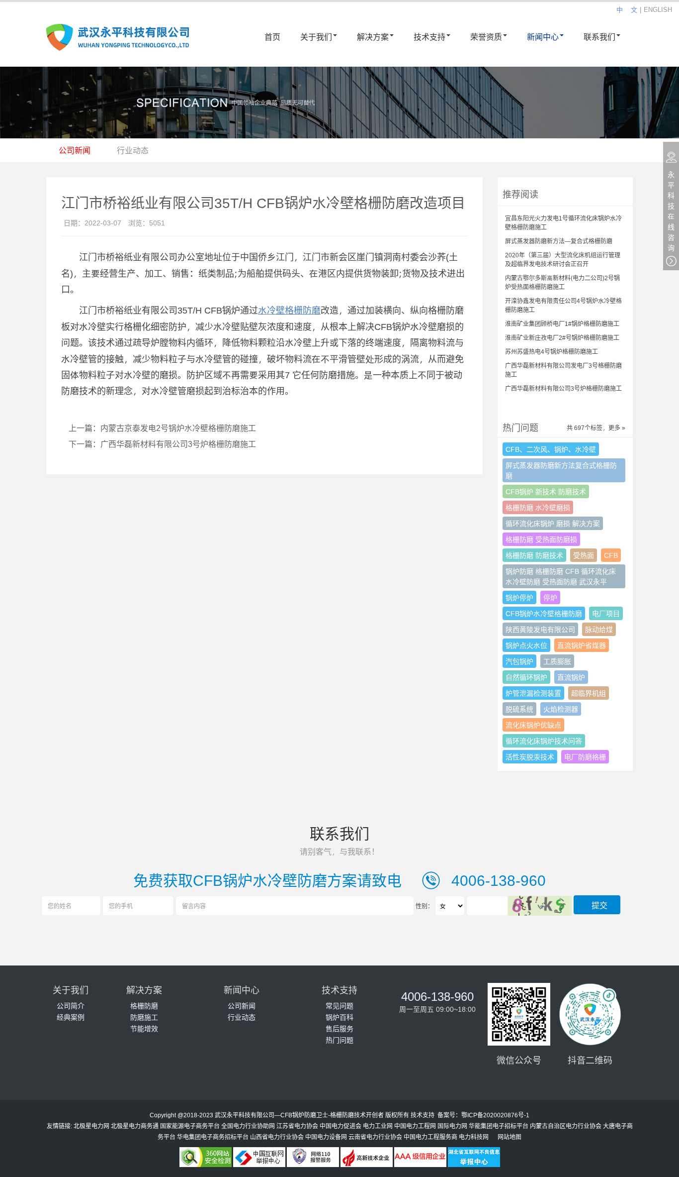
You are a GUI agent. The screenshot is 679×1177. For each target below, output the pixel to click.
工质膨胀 (557, 661)
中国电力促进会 (340, 1126)
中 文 (626, 9)
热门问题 (339, 1040)
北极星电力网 (91, 1126)
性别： (424, 906)
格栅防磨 (144, 1005)
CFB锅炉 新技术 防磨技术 (546, 491)
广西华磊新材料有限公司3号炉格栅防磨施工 (563, 388)
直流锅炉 (571, 677)
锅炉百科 (339, 1017)
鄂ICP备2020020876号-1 (495, 1115)
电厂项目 (606, 613)
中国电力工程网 (415, 1126)
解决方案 (373, 36)
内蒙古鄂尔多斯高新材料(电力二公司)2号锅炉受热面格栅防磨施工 (562, 282)
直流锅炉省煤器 (581, 645)
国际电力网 (452, 1126)
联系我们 (599, 36)
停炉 (550, 597)
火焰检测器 (560, 709)
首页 (272, 36)
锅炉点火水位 (526, 645)
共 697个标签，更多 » (596, 427)
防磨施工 (144, 1017)
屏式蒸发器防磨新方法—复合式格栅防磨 (558, 241)
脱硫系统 (519, 709)
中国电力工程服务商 (430, 1137)
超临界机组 (588, 693)
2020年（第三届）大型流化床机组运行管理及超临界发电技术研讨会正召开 (562, 259)
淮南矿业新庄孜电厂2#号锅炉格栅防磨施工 (562, 337)
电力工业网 (378, 1126)
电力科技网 (474, 1137)
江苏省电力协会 (297, 1126)
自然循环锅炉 (526, 677)
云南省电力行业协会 (375, 1137)
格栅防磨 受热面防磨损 (541, 539)
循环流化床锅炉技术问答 (544, 741)
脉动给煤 (599, 629)
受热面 (583, 555)
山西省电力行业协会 (277, 1137)
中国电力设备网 (326, 1137)
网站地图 (509, 1137)
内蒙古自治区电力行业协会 (565, 1126)
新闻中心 (543, 36)
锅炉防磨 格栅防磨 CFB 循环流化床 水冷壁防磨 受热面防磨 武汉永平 (561, 576)
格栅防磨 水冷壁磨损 (538, 507)
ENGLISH (658, 9)
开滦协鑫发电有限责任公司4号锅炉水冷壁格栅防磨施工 (563, 305)
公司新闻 (74, 150)
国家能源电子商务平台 (190, 1126)
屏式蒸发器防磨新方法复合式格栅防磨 (561, 470)
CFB (611, 555)
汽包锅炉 (519, 661)
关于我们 (316, 36)
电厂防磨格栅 (585, 756)
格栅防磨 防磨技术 (534, 555)
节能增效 (144, 1028)
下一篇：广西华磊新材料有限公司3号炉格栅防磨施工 (162, 443)
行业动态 (133, 150)
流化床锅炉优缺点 (533, 725)
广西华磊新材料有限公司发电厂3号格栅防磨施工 (563, 369)
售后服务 (339, 1028)
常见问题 (339, 1005)
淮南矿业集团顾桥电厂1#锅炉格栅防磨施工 (562, 323)
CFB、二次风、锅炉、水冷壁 (551, 449)
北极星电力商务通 (135, 1126)
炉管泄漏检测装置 (533, 693)
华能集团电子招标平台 (498, 1126)
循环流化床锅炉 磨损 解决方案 (553, 523)
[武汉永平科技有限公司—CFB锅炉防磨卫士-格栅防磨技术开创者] (117, 43)
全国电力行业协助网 (248, 1126)
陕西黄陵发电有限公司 (540, 629)
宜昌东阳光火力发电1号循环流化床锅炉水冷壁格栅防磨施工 (563, 222)
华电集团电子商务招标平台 (213, 1137)
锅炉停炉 (519, 597)
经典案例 (71, 1017)
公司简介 (71, 1005)
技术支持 (429, 36)
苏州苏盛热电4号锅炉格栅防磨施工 (551, 351)
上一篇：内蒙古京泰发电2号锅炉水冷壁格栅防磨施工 (162, 427)
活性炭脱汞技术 (530, 756)
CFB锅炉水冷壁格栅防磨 (544, 613)
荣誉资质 (486, 36)
